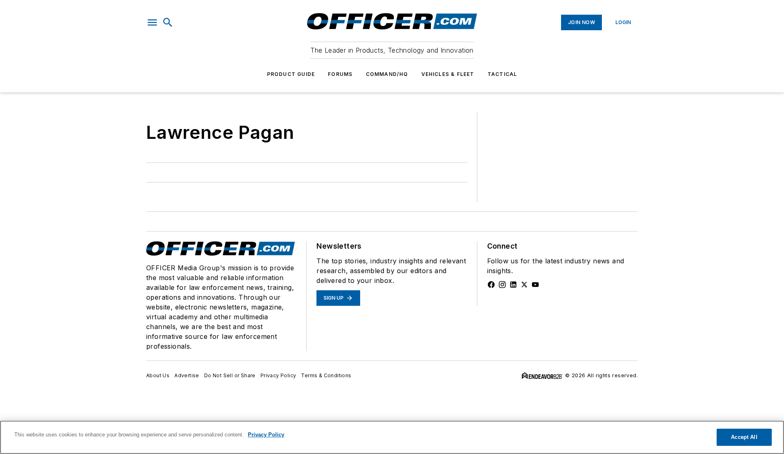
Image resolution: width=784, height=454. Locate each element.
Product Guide (291, 74)
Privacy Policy (278, 375)
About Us (157, 375)
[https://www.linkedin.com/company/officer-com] (513, 284)
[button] (152, 22)
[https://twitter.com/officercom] (524, 284)
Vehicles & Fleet (447, 74)
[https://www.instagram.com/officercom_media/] (502, 284)
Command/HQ (387, 74)
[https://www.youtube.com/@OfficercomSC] (535, 284)
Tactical (502, 74)
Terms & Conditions (326, 375)
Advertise (186, 375)
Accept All (744, 437)
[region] (392, 437)
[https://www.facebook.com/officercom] (491, 284)
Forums (340, 74)
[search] (168, 22)
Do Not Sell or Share (230, 375)
